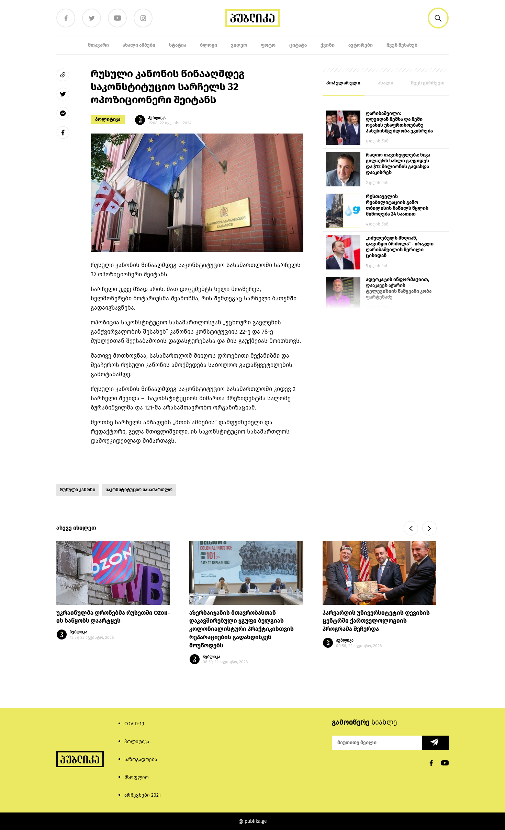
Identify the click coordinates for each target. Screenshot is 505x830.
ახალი (385, 83)
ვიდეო (239, 45)
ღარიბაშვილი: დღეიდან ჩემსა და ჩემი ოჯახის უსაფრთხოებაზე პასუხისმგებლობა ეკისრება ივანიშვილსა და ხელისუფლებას (399, 123)
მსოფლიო (136, 777)
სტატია (177, 45)
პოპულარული (343, 83)
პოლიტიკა (107, 119)
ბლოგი (208, 45)
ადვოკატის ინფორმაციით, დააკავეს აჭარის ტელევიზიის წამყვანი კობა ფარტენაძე (398, 288)
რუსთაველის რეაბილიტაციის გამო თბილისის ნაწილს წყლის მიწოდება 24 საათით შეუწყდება (397, 206)
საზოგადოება (140, 759)
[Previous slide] (411, 528)
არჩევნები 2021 (142, 795)
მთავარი (98, 45)
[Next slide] (429, 528)
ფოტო (268, 45)
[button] (438, 18)
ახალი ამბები (139, 45)
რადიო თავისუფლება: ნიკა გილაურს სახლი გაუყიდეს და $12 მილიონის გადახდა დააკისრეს (398, 163)
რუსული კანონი (77, 489)
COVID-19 (134, 724)
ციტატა (298, 45)
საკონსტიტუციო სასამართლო (138, 489)
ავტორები (360, 45)
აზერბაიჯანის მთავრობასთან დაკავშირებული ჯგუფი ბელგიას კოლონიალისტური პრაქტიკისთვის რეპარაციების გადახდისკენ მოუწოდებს (241, 629)
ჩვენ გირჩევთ (428, 83)
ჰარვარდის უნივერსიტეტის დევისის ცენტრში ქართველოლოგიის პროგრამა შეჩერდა (376, 621)
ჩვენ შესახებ (401, 45)
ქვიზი (328, 45)
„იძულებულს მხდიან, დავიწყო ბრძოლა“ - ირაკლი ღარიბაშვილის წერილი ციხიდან (400, 246)
